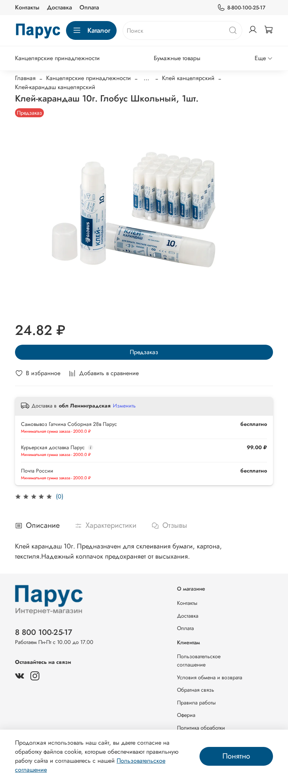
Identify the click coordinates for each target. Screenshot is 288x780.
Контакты (27, 7)
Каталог (98, 30)
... (146, 78)
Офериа (186, 715)
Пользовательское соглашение (198, 660)
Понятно (236, 756)
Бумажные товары (177, 58)
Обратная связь (195, 690)
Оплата (89, 7)
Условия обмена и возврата (209, 677)
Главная (25, 78)
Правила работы (196, 702)
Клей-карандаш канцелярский (55, 87)
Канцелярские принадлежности (57, 58)
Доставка (59, 7)
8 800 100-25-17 (43, 632)
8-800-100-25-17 (246, 7)
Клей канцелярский (188, 78)
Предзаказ (144, 352)
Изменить (124, 405)
